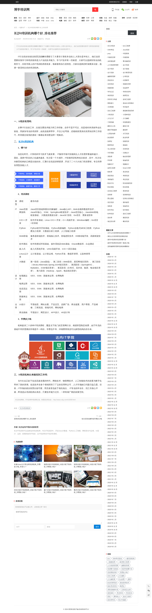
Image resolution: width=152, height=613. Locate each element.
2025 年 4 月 (111, 307)
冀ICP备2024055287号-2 (81, 609)
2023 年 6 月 (111, 381)
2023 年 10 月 (112, 368)
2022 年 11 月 (112, 405)
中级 (42, 20)
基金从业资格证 (128, 103)
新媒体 (125, 145)
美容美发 (110, 176)
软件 (74, 20)
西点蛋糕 (110, 198)
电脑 (60, 20)
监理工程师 (111, 168)
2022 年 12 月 (112, 402)
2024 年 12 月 (112, 321)
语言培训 (110, 202)
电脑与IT (22, 27)
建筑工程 (126, 126)
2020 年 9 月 (111, 493)
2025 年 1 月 (111, 317)
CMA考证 (110, 50)
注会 (52, 18)
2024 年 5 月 (111, 344)
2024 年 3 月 (111, 351)
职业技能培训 (127, 183)
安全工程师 (111, 111)
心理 (92, 18)
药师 (87, 18)
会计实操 (110, 72)
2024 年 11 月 (112, 324)
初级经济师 (127, 84)
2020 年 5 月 (111, 506)
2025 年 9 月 (111, 290)
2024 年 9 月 (111, 331)
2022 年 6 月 (111, 422)
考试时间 (120, 593)
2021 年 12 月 (112, 442)
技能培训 (126, 141)
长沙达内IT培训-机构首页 (29, 427)
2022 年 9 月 (111, 412)
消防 (15, 20)
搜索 (108, 29)
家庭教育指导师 (128, 111)
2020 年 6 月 (111, 503)
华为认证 (110, 92)
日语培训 (126, 149)
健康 (83, 18)
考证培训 (126, 179)
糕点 (110, 20)
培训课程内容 (112, 572)
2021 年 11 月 (112, 445)
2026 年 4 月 (111, 267)
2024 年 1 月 (111, 358)
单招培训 (110, 95)
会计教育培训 (127, 72)
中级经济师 (111, 57)
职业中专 (110, 183)
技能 (100, 18)
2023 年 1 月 (111, 398)
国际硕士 (110, 103)
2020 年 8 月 (111, 496)
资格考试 (126, 206)
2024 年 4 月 (111, 348)
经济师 (135, 18)
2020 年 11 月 (112, 486)
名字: (18, 527)
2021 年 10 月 (112, 449)
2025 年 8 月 (111, 294)
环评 (24, 20)
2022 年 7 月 (111, 418)
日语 (70, 18)
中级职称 (126, 57)
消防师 (109, 156)
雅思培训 (126, 217)
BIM (29, 18)
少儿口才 (110, 118)
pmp (109, 53)
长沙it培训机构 (26, 141)
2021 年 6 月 (111, 462)
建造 (15, 18)
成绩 (129, 579)
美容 (105, 20)
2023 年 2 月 (111, 395)
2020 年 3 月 (111, 513)
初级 (38, 20)
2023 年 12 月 (112, 361)
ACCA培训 (111, 46)
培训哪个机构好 (112, 569)
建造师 (125, 130)
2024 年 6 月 (111, 341)
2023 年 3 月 (111, 391)
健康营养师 (125, 565)
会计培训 (126, 65)
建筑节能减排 (112, 130)
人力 (29, 20)
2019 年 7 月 (111, 540)
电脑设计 (126, 164)
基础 (42, 18)
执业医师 (110, 137)
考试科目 (129, 593)
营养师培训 (127, 195)
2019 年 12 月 (112, 523)
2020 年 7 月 (111, 499)
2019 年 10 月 (112, 530)
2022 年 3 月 (111, 432)
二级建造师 (111, 562)
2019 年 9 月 (111, 533)
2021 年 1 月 (111, 479)
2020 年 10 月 (112, 489)
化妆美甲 (126, 88)
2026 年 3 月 (111, 270)
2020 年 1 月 (111, 519)
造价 (24, 18)
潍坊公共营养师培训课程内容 (117, 236)
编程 (65, 20)
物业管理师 (127, 156)
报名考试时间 (112, 586)
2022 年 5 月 (111, 425)
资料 (123, 18)
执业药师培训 (112, 583)
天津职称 (110, 107)
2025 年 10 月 (112, 287)
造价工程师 (127, 214)
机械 (115, 18)
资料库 (109, 206)
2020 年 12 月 (112, 482)
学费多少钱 (124, 572)
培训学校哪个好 (126, 569)
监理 (20, 20)
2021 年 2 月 (111, 476)
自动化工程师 (112, 191)
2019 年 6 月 (111, 543)
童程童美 (110, 593)
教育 (83, 20)
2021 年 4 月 (111, 469)
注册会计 (126, 153)
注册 (136, 2)
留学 (87, 20)
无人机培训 (111, 149)
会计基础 (126, 69)
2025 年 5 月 (111, 304)
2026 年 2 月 (111, 274)
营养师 (109, 195)
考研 (92, 20)
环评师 (109, 160)
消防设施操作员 (112, 589)
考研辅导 (110, 179)
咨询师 (129, 18)
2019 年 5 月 (111, 546)
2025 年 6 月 (111, 300)
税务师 (109, 172)
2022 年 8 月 (111, 415)
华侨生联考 (127, 92)
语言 (60, 18)
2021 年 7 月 (111, 459)
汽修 (115, 20)
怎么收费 (121, 579)
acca (47, 20)
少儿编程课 (111, 579)
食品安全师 (111, 221)
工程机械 (110, 122)
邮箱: (49, 527)
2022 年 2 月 (111, 435)
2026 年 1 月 (111, 277)
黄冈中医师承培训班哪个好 (116, 239)
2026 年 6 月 (111, 260)
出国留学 (126, 80)
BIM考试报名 (117, 558)
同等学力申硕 (112, 99)
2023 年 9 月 (111, 371)
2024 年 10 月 (112, 327)
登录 (131, 2)
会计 (38, 18)
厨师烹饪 (126, 95)
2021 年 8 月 (111, 455)
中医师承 (126, 53)
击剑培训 (110, 84)
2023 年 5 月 (111, 385)
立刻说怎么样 (126, 589)
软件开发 (110, 210)
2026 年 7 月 (111, 257)
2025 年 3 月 (111, 311)
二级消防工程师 (123, 562)
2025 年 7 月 (111, 297)
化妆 (105, 18)
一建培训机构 (130, 558)
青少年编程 (122, 600)
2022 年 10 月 (112, 408)
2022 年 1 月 (111, 439)
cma (52, 20)
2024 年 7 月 (111, 337)
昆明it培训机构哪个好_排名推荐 (25, 419)
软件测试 (126, 210)
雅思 (74, 18)
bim (108, 558)
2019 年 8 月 (111, 536)
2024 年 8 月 (111, 334)
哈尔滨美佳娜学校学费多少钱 (92, 419)
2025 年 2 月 (111, 314)
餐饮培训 (126, 221)
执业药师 (126, 137)
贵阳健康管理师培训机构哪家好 (118, 246)
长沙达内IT (17, 39)
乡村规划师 (111, 61)
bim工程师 (126, 46)
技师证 (109, 141)
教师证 (122, 586)
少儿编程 (126, 118)
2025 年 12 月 (112, 280)
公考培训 (126, 76)
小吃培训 (110, 114)
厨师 (110, 18)
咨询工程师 (127, 99)
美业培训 (126, 172)
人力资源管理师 (112, 65)
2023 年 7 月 (111, 378)
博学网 (70, 609)
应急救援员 (127, 122)
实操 (47, 18)
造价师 (109, 217)
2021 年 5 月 (111, 466)
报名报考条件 (124, 583)
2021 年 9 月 (111, 452)
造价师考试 (111, 600)
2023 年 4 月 (111, 388)
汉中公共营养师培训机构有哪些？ (119, 233)
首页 (17, 2)
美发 (100, 20)
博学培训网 (22, 9)
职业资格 (110, 187)
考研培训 (126, 176)
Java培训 (126, 50)
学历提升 (126, 107)
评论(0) (47, 39)
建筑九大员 (111, 126)
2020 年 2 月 (111, 516)
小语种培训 (127, 114)
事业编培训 (127, 61)
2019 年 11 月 (112, 526)
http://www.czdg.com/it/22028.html (64, 400)
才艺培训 (126, 133)
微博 (136, 9)
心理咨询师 (111, 133)
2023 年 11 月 (112, 365)
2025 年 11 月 (112, 284)
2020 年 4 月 (111, 509)
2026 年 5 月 (111, 263)
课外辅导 (126, 202)
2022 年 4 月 (111, 428)
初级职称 (110, 88)
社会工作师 (127, 168)
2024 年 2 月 (111, 354)
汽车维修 (110, 153)
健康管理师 (111, 76)
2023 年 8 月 (111, 375)
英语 (65, 18)
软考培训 (110, 214)
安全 (20, 18)
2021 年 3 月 (111, 472)
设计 (70, 20)
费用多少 (117, 596)
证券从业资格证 (128, 198)
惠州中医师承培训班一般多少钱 (118, 243)
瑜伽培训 (126, 160)
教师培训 (110, 145)
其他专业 (110, 80)
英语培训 (126, 191)
